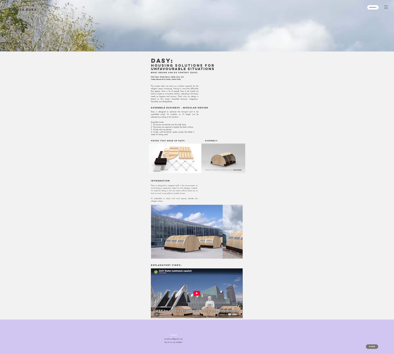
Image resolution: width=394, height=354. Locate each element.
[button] (386, 7)
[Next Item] (239, 232)
